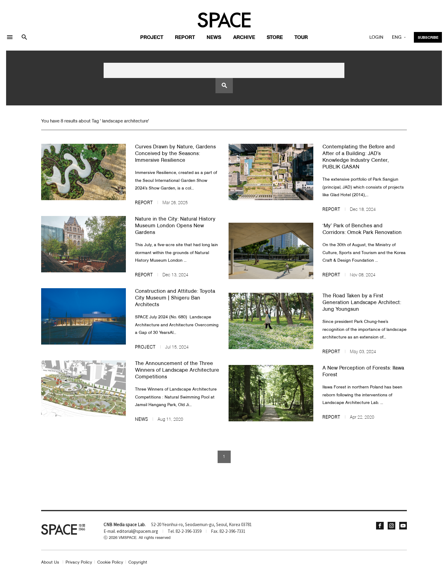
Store (275, 37)
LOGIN (376, 37)
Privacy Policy (79, 563)
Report (185, 37)
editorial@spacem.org (137, 531)
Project (151, 37)
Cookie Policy (110, 563)
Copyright (137, 563)
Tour (301, 37)
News (214, 37)
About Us (50, 563)
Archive (244, 37)
